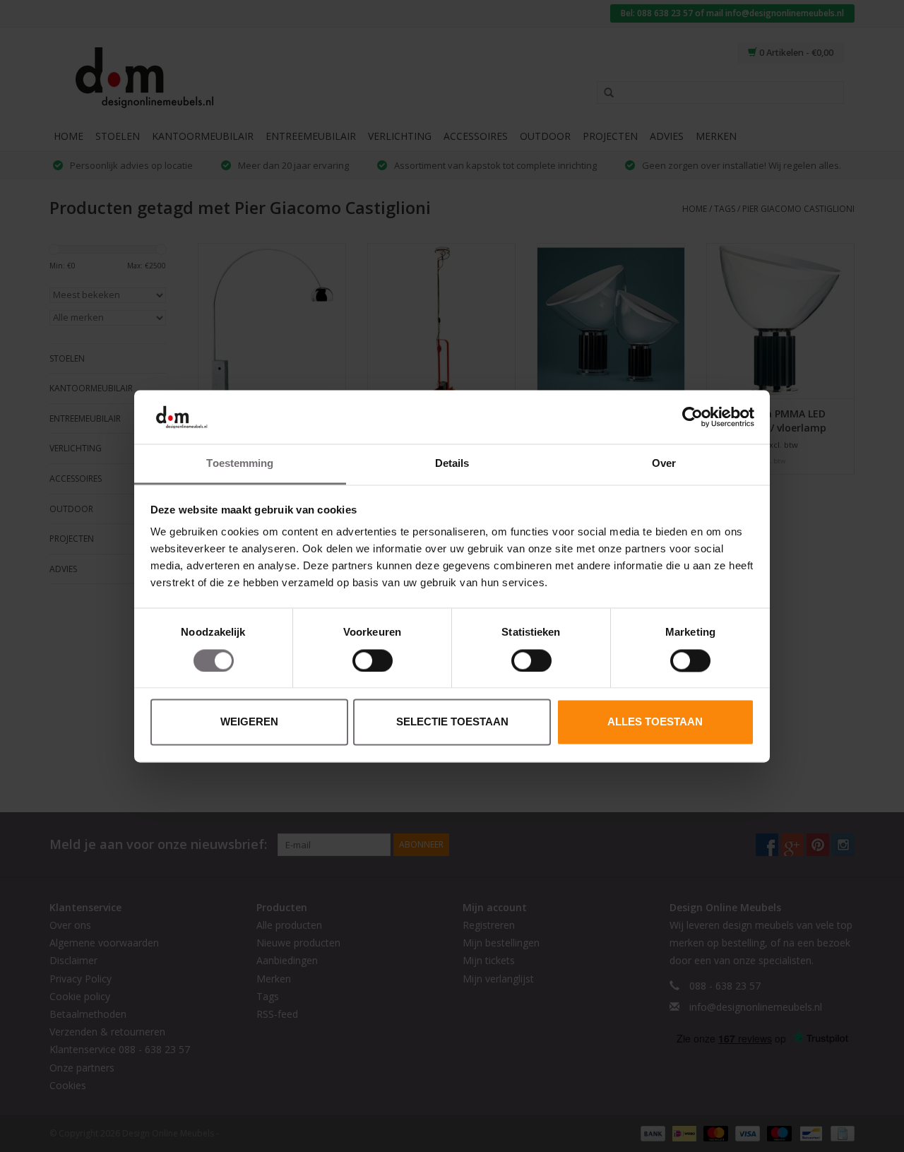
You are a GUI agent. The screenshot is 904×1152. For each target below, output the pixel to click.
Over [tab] (664, 464)
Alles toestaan (655, 722)
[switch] (372, 660)
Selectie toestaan (452, 722)
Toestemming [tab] (239, 464)
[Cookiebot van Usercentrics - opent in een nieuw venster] (692, 416)
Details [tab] (452, 464)
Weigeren (249, 722)
